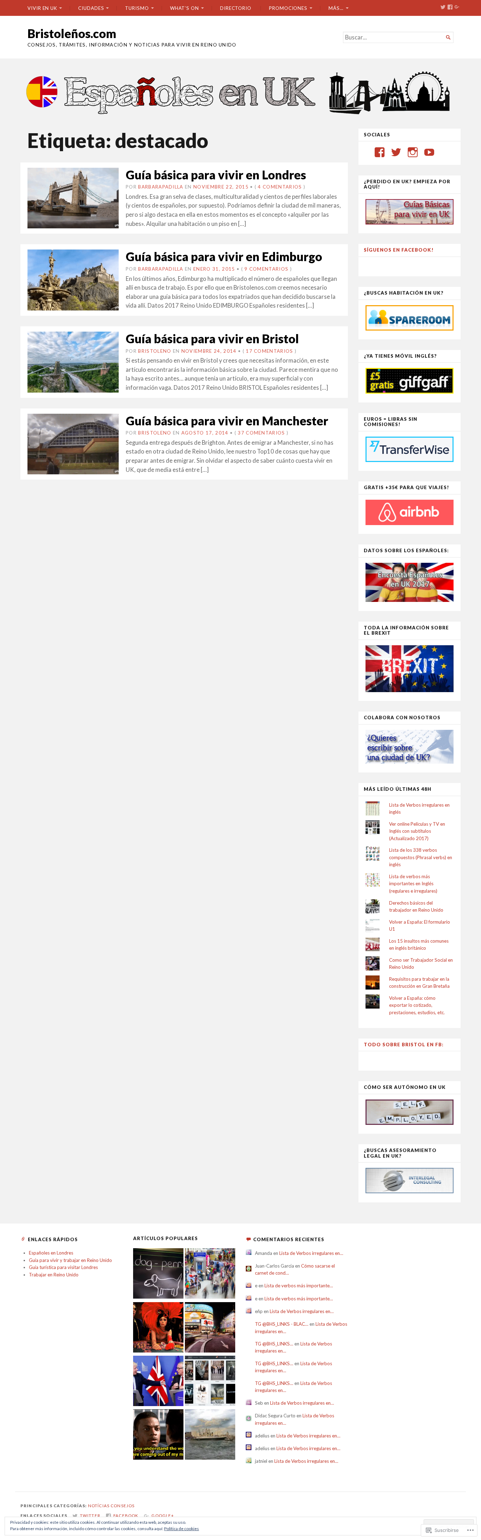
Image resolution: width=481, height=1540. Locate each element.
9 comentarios (266, 269)
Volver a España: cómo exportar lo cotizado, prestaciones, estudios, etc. (417, 1005)
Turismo (137, 8)
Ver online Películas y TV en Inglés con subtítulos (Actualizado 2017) (417, 831)
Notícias (99, 1505)
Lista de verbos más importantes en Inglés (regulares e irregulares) (413, 884)
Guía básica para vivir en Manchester (227, 420)
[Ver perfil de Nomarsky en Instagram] (412, 152)
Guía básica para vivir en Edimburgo (224, 256)
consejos (123, 1505)
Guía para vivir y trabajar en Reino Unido (70, 1260)
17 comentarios (269, 351)
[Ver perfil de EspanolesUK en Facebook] (379, 152)
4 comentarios (280, 187)
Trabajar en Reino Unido (54, 1274)
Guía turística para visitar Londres (63, 1267)
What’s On (184, 8)
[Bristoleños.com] (240, 92)
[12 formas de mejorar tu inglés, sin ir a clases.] (158, 1435)
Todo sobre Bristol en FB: (404, 1044)
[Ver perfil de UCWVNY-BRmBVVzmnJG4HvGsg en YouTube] (429, 152)
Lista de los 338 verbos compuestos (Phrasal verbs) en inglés (420, 857)
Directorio (235, 8)
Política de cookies (181, 1528)
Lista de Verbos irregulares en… (311, 1253)
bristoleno (154, 351)
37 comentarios (261, 433)
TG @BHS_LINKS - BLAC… (281, 1324)
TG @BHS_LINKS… (274, 1344)
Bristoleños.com (71, 33)
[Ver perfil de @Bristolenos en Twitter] (396, 152)
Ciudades (91, 8)
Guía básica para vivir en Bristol (212, 338)
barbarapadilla (160, 187)
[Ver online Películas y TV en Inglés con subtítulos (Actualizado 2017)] (210, 1382)
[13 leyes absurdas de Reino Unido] (158, 1328)
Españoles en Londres (51, 1253)
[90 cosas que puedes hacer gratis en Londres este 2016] (210, 1328)
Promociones (288, 8)
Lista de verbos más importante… (298, 1285)
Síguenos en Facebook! (399, 250)
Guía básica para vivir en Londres (216, 174)
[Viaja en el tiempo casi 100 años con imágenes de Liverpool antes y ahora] (210, 1435)
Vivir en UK (42, 8)
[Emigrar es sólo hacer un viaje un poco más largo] (210, 1274)
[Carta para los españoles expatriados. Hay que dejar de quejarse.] (158, 1274)
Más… (336, 8)
